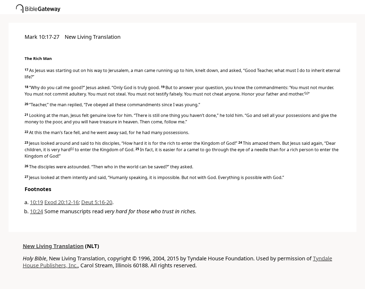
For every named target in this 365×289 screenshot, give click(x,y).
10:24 (36, 211)
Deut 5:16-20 (96, 202)
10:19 (36, 202)
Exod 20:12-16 (61, 202)
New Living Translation (53, 246)
